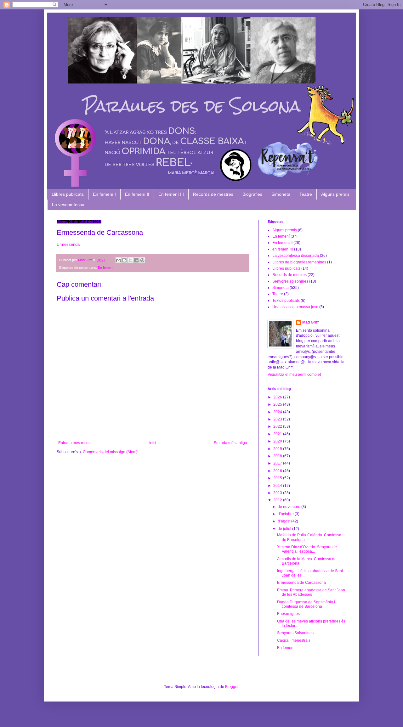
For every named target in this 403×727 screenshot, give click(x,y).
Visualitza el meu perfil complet (294, 374)
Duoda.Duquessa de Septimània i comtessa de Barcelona (306, 604)
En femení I (104, 194)
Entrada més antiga (230, 443)
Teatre (305, 194)
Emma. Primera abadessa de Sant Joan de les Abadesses (311, 592)
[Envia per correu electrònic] (118, 260)
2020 (278, 441)
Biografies (252, 194)
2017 (278, 463)
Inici (152, 443)
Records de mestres (213, 194)
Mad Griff (310, 322)
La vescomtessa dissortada (295, 255)
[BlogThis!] (124, 260)
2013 (278, 493)
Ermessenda (68, 244)
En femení (105, 267)
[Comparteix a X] (130, 260)
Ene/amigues (288, 613)
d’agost (284, 521)
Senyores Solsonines (295, 633)
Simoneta (280, 194)
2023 (278, 419)
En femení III (171, 194)
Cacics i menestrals (293, 640)
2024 (278, 412)
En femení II (137, 194)
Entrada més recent (75, 443)
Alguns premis (335, 194)
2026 (278, 397)
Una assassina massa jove (295, 307)
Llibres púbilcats (68, 194)
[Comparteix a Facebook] (136, 260)
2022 (278, 426)
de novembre (289, 506)
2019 (278, 449)
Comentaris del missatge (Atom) (110, 452)
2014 (278, 485)
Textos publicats (286, 300)
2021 (278, 434)
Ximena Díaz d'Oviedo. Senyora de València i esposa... (307, 549)
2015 (278, 478)
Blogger (231, 687)
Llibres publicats (286, 268)
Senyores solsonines (290, 281)
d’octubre (286, 514)
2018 (278, 456)
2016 (278, 471)
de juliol (285, 529)
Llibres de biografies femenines (299, 262)
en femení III (282, 249)
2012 (278, 500)
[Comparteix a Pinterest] (142, 260)
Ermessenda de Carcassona (301, 582)
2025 (278, 404)
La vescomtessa (68, 204)
